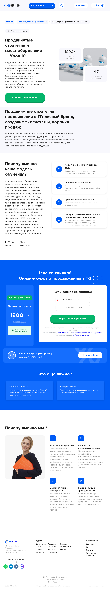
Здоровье (63, 544)
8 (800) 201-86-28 (16, 560)
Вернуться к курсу (19, 31)
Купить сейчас (90, 355)
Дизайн (38, 547)
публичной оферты (81, 335)
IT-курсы (39, 549)
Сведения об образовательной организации (53, 586)
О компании (90, 544)
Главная (9, 22)
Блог (87, 547)
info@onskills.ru (18, 562)
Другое (63, 549)
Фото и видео (41, 544)
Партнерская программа (91, 554)
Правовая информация (96, 586)
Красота (51, 549)
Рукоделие (52, 544)
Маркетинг (40, 552)
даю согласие (63, 332)
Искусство (52, 547)
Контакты (80, 5)
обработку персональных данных (86, 332)
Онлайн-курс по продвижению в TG (32, 22)
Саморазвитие (65, 547)
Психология (52, 552)
